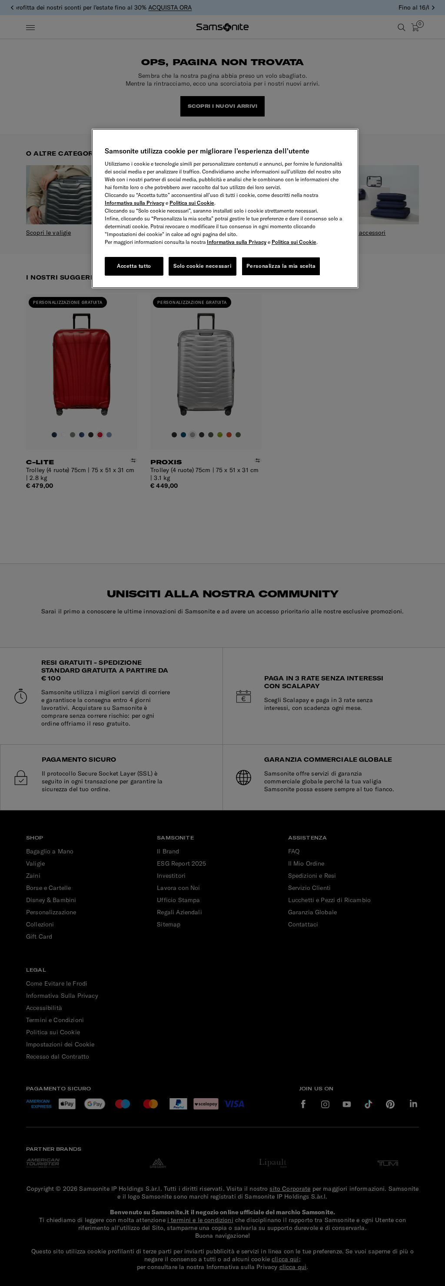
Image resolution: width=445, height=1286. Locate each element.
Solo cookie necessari (202, 266)
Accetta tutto (134, 266)
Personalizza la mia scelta (281, 266)
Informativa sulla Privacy (134, 203)
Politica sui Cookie (191, 203)
